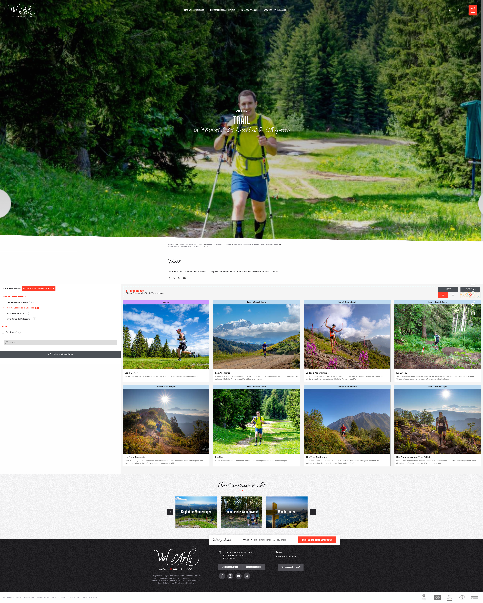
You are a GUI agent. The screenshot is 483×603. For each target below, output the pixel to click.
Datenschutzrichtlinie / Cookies (83, 597)
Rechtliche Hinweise (12, 597)
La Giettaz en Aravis (16, 313)
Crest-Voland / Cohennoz (19, 302)
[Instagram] (230, 577)
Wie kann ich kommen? (290, 567)
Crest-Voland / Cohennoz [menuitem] (194, 10)
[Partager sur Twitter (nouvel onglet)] (174, 278)
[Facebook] (222, 577)
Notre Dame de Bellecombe (20, 319)
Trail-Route (12, 332)
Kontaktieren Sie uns (230, 567)
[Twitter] (247, 577)
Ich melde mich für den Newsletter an (317, 539)
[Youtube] (238, 577)
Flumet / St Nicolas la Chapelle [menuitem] (222, 10)
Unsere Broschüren (253, 567)
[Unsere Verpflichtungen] (437, 597)
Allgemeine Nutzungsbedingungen (40, 597)
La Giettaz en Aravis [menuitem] (249, 10)
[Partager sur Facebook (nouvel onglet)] (169, 278)
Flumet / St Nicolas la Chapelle (21, 308)
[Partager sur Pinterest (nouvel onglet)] (179, 278)
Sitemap (62, 597)
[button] (450, 10)
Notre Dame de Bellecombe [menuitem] (275, 10)
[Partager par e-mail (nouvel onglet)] (184, 278)
